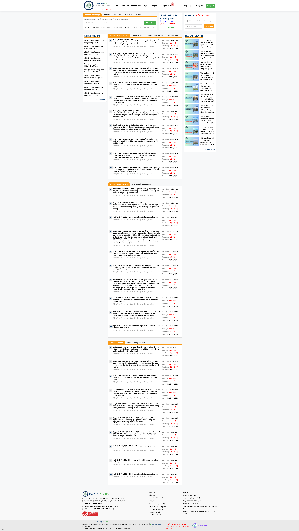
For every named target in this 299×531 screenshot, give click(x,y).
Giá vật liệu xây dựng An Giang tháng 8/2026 (93, 82)
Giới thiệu (153, 492)
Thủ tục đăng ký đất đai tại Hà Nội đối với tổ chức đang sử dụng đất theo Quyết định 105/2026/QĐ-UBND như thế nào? (207, 119)
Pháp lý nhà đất (155, 512)
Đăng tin (210, 6)
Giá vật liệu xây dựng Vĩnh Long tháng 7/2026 (94, 41)
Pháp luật (153, 501)
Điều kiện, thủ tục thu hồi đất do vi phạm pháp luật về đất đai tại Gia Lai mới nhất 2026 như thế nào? (207, 130)
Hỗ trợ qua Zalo (168, 19)
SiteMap (152, 495)
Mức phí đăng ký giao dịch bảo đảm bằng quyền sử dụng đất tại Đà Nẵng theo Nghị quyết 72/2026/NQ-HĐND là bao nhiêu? (207, 65)
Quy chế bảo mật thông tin (192, 501)
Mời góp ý (171, 27)
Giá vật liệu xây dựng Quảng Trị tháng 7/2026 (92, 59)
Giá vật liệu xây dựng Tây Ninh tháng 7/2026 (93, 88)
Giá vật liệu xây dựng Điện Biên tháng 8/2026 (94, 71)
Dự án (146, 6)
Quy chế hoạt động (189, 495)
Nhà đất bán (120, 6)
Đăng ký (199, 6)
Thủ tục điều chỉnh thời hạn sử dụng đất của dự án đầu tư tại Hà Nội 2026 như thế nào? (207, 141)
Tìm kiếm (150, 23)
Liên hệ (185, 492)
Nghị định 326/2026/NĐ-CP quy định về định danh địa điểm (135, 217)
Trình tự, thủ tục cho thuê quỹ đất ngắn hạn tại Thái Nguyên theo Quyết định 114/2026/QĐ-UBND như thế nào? (207, 43)
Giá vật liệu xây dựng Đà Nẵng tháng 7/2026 (93, 94)
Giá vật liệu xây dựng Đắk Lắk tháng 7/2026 (93, 47)
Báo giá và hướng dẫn (157, 498)
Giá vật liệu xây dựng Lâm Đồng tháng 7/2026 (94, 53)
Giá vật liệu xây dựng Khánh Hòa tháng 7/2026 (93, 77)
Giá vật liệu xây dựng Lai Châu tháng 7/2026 (93, 65)
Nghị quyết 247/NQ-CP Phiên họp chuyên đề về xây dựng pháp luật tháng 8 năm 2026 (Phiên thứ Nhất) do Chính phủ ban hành (135, 84)
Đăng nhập (187, 6)
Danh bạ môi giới (155, 515)
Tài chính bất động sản (157, 509)
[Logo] (89, 6)
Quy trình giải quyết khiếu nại (193, 498)
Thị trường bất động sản (158, 507)
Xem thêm (101, 100)
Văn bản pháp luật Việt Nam (159, 504)
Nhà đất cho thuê (134, 6)
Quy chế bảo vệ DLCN (190, 503)
